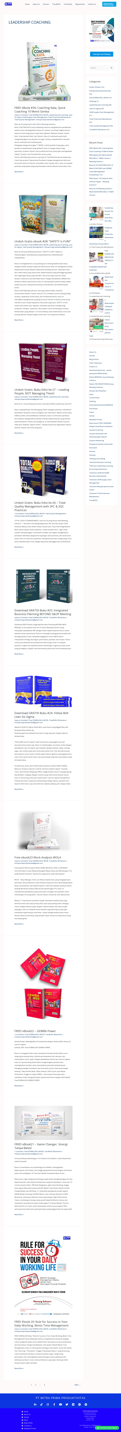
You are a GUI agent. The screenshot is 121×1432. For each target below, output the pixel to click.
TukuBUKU (56, 4)
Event (91, 394)
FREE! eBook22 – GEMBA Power (35, 1031)
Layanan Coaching (96, 430)
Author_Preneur (95, 87)
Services (46, 4)
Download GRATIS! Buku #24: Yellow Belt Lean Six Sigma (41, 715)
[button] (109, 4)
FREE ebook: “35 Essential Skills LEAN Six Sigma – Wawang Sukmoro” (100, 181)
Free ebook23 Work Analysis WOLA (37, 857)
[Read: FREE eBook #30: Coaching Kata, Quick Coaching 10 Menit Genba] (43, 71)
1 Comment (18, 1151)
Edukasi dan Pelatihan (97, 391)
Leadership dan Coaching (58, 115)
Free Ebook (68, 4)
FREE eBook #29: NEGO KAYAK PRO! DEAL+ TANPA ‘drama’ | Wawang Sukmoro (100, 158)
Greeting (92, 401)
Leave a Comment (21, 115)
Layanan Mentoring (96, 440)
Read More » (19, 171)
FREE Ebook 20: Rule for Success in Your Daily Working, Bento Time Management (41, 1323)
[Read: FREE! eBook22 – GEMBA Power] (43, 985)
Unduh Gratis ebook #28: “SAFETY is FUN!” (42, 241)
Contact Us (92, 4)
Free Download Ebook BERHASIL (101, 405)
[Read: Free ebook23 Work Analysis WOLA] (43, 831)
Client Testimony (95, 363)
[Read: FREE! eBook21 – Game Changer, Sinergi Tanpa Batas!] (43, 1123)
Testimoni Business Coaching (100, 462)
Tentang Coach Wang (97, 459)
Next (78, 1385)
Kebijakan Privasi (95, 419)
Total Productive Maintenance (59, 117)
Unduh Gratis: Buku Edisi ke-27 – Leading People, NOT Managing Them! (41, 391)
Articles (92, 356)
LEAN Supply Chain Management (34, 117)
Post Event (93, 448)
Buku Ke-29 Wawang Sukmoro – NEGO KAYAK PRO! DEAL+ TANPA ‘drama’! (101, 191)
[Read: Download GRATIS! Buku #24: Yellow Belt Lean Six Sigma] (43, 691)
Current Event (94, 398)
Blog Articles (80, 4)
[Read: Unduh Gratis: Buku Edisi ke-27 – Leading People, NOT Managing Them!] (43, 362)
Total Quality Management (24, 119)
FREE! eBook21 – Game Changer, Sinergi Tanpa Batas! (41, 1146)
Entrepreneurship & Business (100, 91)
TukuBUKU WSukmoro (57, 617)
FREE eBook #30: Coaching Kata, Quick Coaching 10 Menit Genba (39, 109)
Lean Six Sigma (94, 108)
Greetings (92, 101)
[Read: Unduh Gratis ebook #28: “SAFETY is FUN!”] (43, 214)
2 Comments (19, 513)
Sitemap (92, 455)
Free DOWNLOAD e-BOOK (38, 115)
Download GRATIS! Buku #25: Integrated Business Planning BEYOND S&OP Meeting (42, 612)
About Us (36, 4)
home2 (91, 416)
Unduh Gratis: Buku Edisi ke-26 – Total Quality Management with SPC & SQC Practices (39, 506)
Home (27, 4)
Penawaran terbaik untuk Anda (101, 444)
